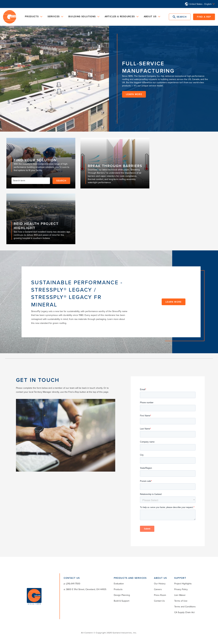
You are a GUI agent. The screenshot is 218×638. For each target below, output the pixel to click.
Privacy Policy (181, 589)
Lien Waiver (180, 595)
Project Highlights (183, 583)
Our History (159, 583)
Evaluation (119, 583)
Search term (19, 180)
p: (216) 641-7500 (72, 583)
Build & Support (121, 600)
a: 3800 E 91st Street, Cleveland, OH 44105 (85, 589)
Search (61, 180)
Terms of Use (180, 600)
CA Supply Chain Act (184, 612)
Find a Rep (204, 16)
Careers (158, 589)
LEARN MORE (134, 94)
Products (118, 589)
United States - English (200, 4)
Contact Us (159, 600)
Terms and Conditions (185, 606)
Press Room (160, 595)
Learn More (173, 301)
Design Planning (122, 595)
